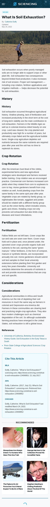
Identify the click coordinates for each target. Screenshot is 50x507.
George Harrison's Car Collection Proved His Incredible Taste (36, 452)
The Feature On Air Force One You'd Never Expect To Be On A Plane (13, 486)
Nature (5, 12)
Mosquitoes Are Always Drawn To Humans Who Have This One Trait (12, 452)
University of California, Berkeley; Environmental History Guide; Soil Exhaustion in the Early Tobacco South (25, 338)
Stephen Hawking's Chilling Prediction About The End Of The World (36, 487)
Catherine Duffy (11, 22)
